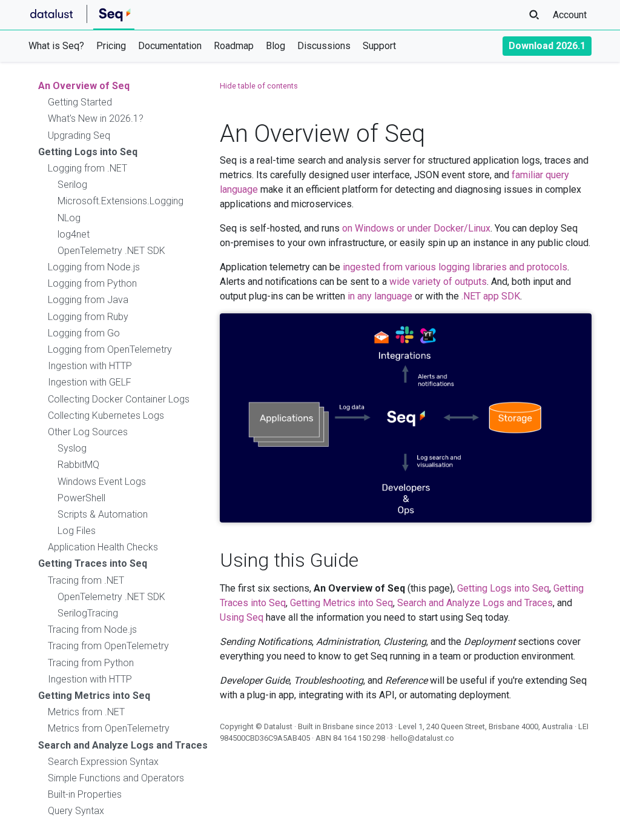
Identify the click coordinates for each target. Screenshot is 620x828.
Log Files (77, 530)
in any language (380, 296)
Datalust (278, 726)
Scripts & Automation (103, 514)
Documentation (170, 46)
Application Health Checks (103, 547)
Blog (275, 46)
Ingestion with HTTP (90, 366)
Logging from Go (84, 333)
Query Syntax (76, 810)
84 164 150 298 (359, 738)
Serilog (72, 184)
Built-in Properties (85, 794)
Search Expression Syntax (103, 761)
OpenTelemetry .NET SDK (111, 250)
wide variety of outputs (438, 281)
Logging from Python (92, 283)
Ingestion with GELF (89, 382)
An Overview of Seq (84, 86)
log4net (74, 234)
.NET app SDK (490, 296)
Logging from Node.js (94, 267)
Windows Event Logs (102, 481)
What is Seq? (56, 46)
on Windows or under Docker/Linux (416, 228)
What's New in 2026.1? (95, 118)
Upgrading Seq (79, 135)
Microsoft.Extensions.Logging (120, 201)
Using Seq (241, 617)
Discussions (324, 46)
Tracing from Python (91, 663)
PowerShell (81, 498)
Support (379, 46)
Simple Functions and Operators (116, 778)
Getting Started (80, 102)
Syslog (72, 448)
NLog (69, 218)
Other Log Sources (88, 432)
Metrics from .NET (86, 712)
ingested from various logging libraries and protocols (455, 267)
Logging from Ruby (88, 316)
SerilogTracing (88, 613)
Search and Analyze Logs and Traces (123, 745)
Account (570, 15)
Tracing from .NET (86, 580)
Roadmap (234, 46)
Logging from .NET (87, 168)
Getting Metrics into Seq (94, 695)
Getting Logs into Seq (87, 152)
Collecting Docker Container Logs (119, 399)
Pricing (111, 46)
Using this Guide (289, 560)
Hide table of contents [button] (259, 85)
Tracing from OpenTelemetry (108, 646)
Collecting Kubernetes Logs (106, 415)
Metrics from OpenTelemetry (109, 728)
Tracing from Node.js (92, 629)
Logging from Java (88, 299)
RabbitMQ (78, 464)
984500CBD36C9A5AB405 (265, 738)
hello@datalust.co (422, 738)
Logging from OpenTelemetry (110, 349)
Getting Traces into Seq (92, 563)
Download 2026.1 (547, 46)
